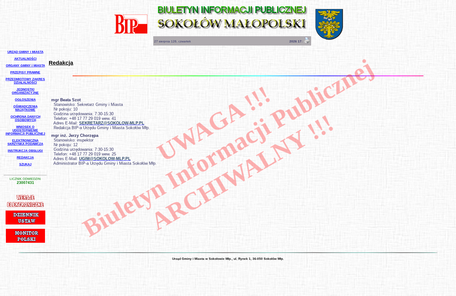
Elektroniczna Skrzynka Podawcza (25, 142)
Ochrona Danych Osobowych (25, 118)
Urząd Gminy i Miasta (25, 52)
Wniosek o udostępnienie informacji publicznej (25, 130)
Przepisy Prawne (25, 72)
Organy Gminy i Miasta (25, 65)
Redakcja (25, 157)
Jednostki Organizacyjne (25, 91)
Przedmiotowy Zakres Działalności (25, 80)
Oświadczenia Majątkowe (25, 108)
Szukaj (25, 164)
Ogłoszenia (25, 99)
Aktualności (25, 58)
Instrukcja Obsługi (25, 150)
